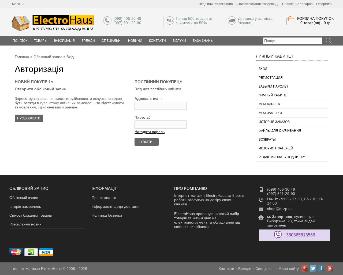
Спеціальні (111, 41)
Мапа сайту (288, 268)
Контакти (157, 41)
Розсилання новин (25, 224)
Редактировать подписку (282, 157)
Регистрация (223, 4)
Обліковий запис (47, 57)
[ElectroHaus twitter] (313, 268)
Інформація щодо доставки (116, 206)
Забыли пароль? (273, 86)
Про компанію (104, 197)
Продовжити (28, 118)
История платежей (276, 148)
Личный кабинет (274, 95)
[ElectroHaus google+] (304, 268)
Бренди (88, 41)
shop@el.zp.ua (280, 208)
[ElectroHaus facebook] (321, 268)
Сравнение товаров (297, 4)
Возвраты (267, 139)
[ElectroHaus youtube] (329, 268)
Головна (22, 57)
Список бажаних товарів (30, 215)
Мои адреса (269, 104)
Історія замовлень (25, 206)
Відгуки (179, 41)
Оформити (324, 4)
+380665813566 (299, 235)
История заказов (274, 122)
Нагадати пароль (150, 132)
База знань (203, 41)
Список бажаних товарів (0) (257, 4)
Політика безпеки (107, 215)
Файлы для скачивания (280, 131)
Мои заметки (270, 113)
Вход (202, 4)
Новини (135, 41)
